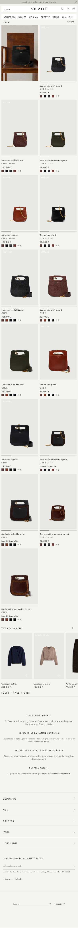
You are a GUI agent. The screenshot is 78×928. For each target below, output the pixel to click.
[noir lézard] (45, 96)
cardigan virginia (42, 683)
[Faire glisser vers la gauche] (65, 628)
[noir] (49, 96)
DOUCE (22, 17)
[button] (8, 9)
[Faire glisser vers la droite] (73, 628)
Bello (56, 17)
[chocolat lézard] (41, 96)
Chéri (72, 17)
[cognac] (53, 96)
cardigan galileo (9, 683)
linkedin (19, 879)
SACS (16, 693)
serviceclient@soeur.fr (60, 773)
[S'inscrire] (74, 866)
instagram (7, 879)
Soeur (5, 693)
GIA (64, 17)
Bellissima (10, 17)
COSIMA (33, 17)
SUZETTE (45, 17)
